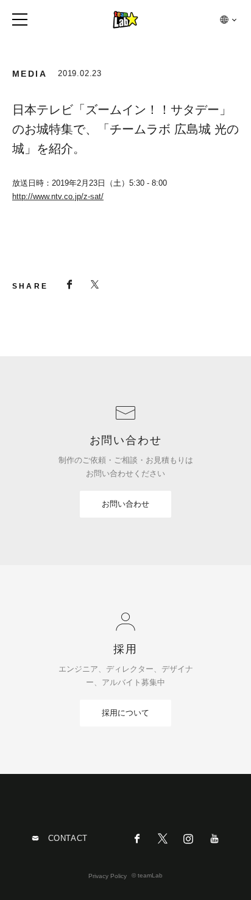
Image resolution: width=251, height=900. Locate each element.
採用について (125, 712)
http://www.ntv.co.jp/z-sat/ (58, 196)
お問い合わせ (125, 503)
